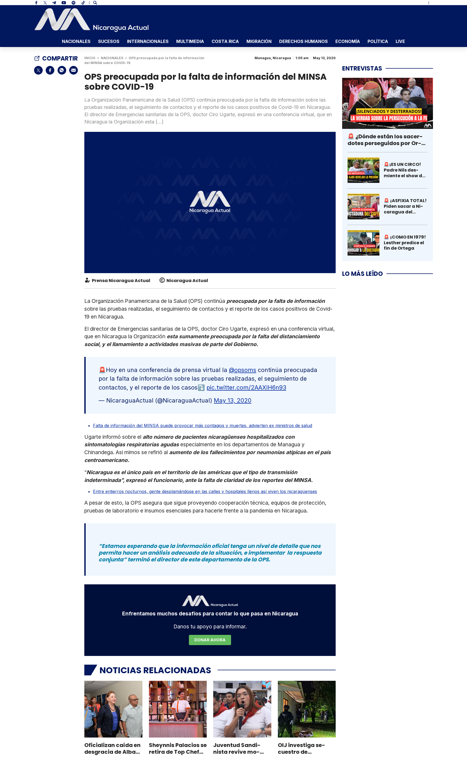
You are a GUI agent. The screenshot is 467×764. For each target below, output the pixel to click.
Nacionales (76, 41)
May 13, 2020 (232, 400)
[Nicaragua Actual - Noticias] (91, 20)
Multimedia (190, 41)
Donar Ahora (210, 640)
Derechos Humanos (303, 41)
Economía (347, 41)
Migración (259, 41)
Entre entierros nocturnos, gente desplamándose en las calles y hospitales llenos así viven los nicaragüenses (205, 491)
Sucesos (108, 41)
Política (378, 41)
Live (400, 41)
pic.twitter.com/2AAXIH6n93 (246, 387)
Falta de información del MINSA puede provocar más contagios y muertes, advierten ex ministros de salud (202, 425)
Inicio (89, 58)
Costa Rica (225, 41)
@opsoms (242, 369)
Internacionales (148, 41)
